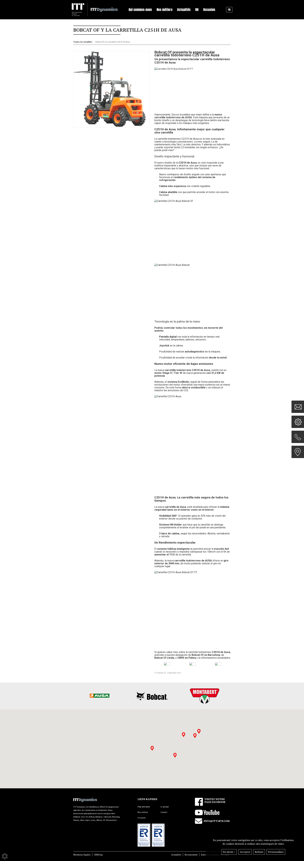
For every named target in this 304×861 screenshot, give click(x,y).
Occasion (209, 9)
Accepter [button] (245, 852)
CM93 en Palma (186, 657)
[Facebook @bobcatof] (192, 665)
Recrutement (191, 854)
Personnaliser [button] (276, 852)
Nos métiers (143, 812)
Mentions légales (82, 854)
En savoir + (229, 852)
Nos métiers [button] (164, 9)
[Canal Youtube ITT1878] (218, 665)
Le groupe (165, 806)
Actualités (176, 854)
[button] (195, 735)
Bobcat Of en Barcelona (206, 654)
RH (196, 9)
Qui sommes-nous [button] (140, 9)
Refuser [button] (259, 852)
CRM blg (98, 854)
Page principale (144, 806)
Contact (164, 812)
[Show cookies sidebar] (5, 856)
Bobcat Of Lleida (164, 657)
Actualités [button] (183, 9)
